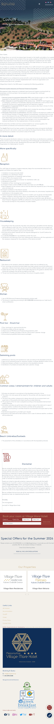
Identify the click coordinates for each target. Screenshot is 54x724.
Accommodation (7, 611)
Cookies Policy (7, 623)
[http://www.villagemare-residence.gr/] (13, 579)
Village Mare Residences (13, 588)
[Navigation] (39, 4)
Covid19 (5, 614)
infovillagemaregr (10, 673)
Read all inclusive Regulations (27, 551)
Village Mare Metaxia (40, 588)
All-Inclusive (6, 608)
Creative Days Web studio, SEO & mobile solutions (37, 627)
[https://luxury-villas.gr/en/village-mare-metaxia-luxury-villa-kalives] (40, 579)
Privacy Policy (7, 620)
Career (5, 617)
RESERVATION (49, 4)
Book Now (49, 707)
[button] (26, 594)
